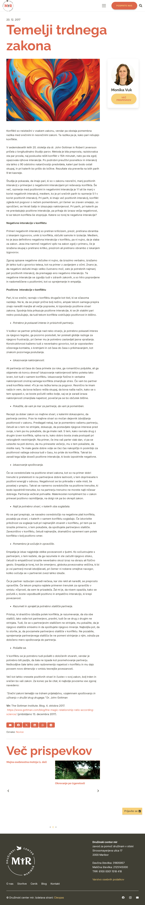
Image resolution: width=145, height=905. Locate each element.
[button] (104, 6)
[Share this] (18, 725)
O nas (9, 883)
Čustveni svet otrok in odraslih (73, 783)
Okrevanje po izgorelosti (21, 783)
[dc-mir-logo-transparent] (8, 5)
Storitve (22, 883)
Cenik (34, 883)
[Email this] (10, 725)
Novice (20, 732)
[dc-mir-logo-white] (20, 861)
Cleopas (59, 897)
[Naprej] (97, 790)
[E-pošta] (137, 897)
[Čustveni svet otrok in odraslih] (77, 770)
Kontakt (55, 883)
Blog (44, 883)
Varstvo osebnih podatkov (108, 879)
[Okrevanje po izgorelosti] (28, 770)
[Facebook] (123, 897)
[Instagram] (130, 897)
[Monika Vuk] (123, 83)
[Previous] (8, 790)
